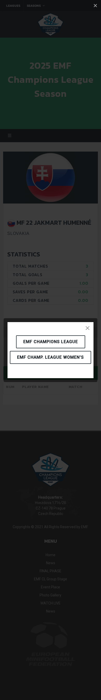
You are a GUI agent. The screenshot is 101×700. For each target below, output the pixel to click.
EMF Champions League (50, 341)
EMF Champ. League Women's (50, 357)
